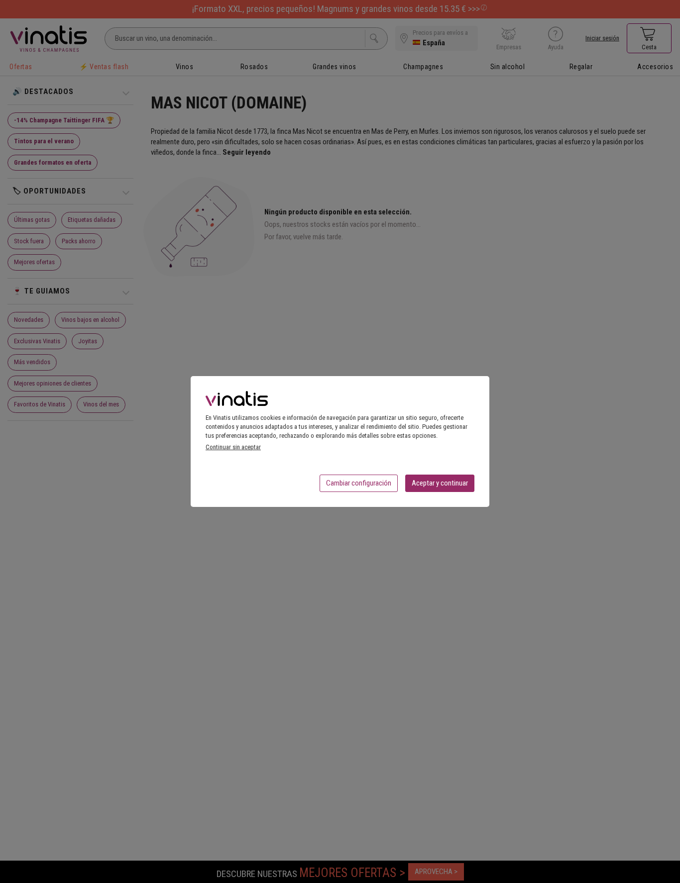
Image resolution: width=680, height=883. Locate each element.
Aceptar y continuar (440, 483)
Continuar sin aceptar (233, 447)
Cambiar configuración (358, 483)
